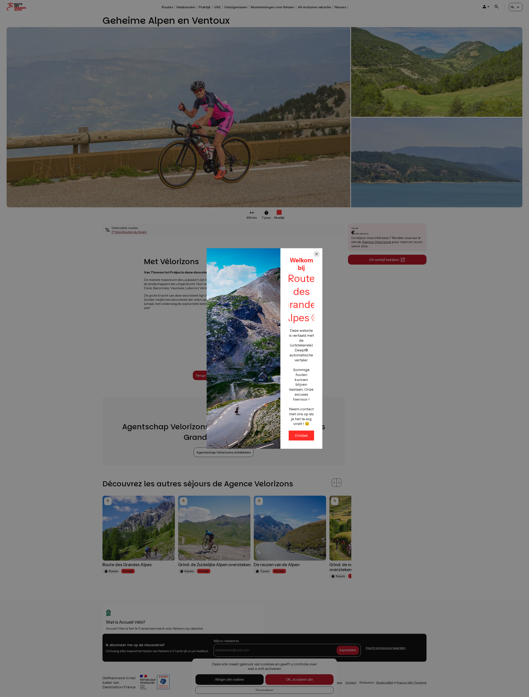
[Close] (316, 254)
